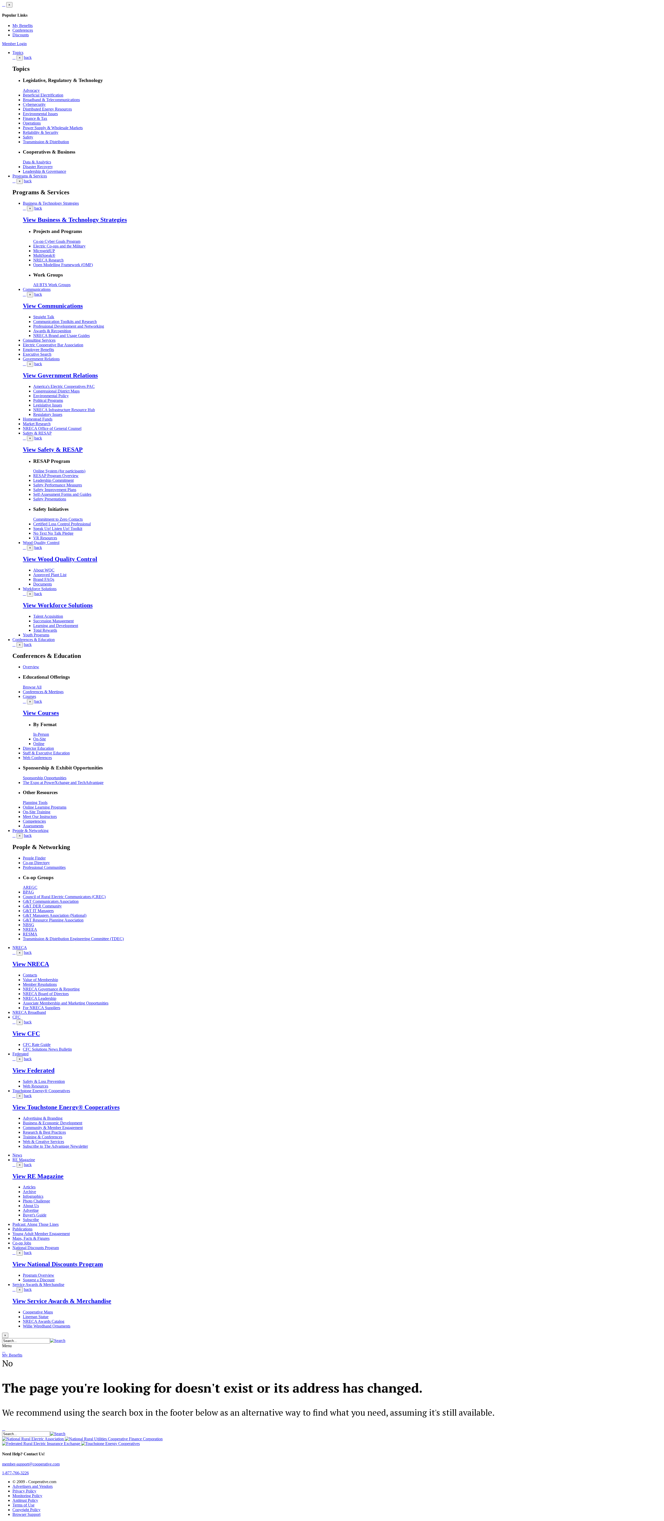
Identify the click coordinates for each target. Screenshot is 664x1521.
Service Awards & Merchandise (38, 1284)
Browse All (32, 687)
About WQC (43, 570)
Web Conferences (37, 757)
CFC (16, 1017)
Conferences (22, 30)
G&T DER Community (42, 906)
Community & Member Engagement (53, 1127)
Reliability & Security (40, 132)
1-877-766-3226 (15, 1473)
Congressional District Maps (56, 391)
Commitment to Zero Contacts (58, 519)
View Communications (53, 305)
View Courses (41, 713)
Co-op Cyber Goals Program (56, 241)
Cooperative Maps (38, 1312)
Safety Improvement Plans (54, 489)
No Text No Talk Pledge (53, 533)
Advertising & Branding (43, 1118)
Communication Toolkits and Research (65, 321)
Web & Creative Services (43, 1141)
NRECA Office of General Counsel (52, 428)
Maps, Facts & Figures (31, 1238)
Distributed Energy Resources (47, 109)
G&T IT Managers (38, 911)
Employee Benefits (38, 349)
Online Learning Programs (44, 807)
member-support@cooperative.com (31, 1464)
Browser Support (26, 1514)
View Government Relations (60, 375)
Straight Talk (43, 317)
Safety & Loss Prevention (44, 1081)
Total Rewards (45, 630)
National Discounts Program (35, 1247)
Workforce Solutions (40, 589)
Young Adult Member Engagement (41, 1233)
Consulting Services (39, 340)
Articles (29, 1187)
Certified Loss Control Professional (62, 524)
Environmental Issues (40, 114)
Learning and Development (55, 625)
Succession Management (53, 621)
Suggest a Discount (38, 1280)
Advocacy (31, 90)
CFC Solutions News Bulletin (47, 1049)
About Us (31, 1205)
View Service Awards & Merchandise (61, 1301)
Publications (22, 1229)
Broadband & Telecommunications (51, 100)
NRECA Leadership (39, 998)
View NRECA (30, 964)
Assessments (33, 826)
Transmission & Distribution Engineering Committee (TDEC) (73, 939)
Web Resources (35, 1086)
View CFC (26, 1033)
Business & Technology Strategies (51, 203)
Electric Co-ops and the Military (59, 246)
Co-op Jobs (21, 1243)
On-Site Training (36, 812)
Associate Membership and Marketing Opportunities (65, 1003)
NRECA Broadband (29, 1012)
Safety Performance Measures (57, 485)
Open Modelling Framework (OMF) (63, 265)
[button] (57, 1340)
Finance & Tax (35, 118)
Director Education (38, 748)
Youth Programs (36, 635)
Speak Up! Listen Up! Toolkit (57, 528)
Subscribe (31, 1219)
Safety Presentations (49, 499)
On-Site (39, 739)
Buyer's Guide (34, 1215)
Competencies (34, 821)
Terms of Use (23, 1505)
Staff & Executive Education (46, 753)
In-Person (41, 734)
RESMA (30, 934)
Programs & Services (29, 176)
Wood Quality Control (41, 542)
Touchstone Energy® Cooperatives (41, 1091)
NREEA (30, 929)
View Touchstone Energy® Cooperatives (66, 1107)
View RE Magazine (38, 1176)
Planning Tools (35, 802)
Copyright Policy (26, 1510)
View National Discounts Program (57, 1264)
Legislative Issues (47, 405)
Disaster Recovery (38, 166)
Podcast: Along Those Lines (35, 1224)
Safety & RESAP (37, 433)
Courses (29, 696)
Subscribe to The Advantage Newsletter (55, 1146)
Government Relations (41, 359)
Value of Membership (40, 980)
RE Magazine (23, 1160)
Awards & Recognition (52, 331)
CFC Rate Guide (37, 1044)
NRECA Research (48, 260)
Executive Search (37, 354)
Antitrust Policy (25, 1500)
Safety (28, 137)
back (28, 57)
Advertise (31, 1210)
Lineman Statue (36, 1316)
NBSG (28, 925)
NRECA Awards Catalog (43, 1321)
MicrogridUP (44, 251)
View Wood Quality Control (60, 559)
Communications (37, 289)
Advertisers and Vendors (32, 1486)
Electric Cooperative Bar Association (53, 345)
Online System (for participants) (59, 471)
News (17, 1155)
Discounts (20, 35)
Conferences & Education (33, 639)
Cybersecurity (34, 104)
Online (38, 743)
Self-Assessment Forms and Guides (62, 494)
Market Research (37, 424)
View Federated (33, 1070)
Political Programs (48, 400)
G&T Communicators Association (51, 901)
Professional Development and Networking (68, 326)
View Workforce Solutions (58, 605)
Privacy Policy (24, 1491)
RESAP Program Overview (56, 475)
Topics (17, 52)
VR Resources (45, 538)
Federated (20, 1054)
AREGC (30, 887)
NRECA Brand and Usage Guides (61, 335)
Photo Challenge (36, 1201)
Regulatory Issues (47, 414)
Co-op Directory (36, 863)
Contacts (30, 975)
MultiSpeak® (44, 255)
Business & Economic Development (52, 1123)
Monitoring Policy (27, 1496)
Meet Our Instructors (40, 816)
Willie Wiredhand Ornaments (46, 1326)
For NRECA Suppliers (41, 1008)
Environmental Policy (51, 396)
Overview (31, 667)
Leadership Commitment (53, 480)
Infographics (33, 1196)
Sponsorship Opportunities (44, 778)
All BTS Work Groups (52, 285)
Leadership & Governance (44, 171)
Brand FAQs (43, 579)
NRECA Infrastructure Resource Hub (64, 410)
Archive (29, 1191)
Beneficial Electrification (43, 95)
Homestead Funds (37, 419)
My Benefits (22, 25)
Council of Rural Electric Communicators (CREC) (64, 896)
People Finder (34, 858)
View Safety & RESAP (53, 449)
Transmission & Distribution (46, 142)
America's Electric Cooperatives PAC (64, 386)
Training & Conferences (42, 1137)
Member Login (14, 44)
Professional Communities (44, 867)
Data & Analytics (37, 162)
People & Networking (30, 830)
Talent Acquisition (48, 616)
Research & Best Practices (44, 1132)
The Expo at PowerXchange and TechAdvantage (63, 782)
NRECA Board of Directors (46, 994)
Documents (42, 584)
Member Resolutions (40, 984)
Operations (32, 123)
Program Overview (38, 1275)
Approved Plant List (49, 575)
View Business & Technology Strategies (75, 219)
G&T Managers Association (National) (54, 915)
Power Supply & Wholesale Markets (53, 128)
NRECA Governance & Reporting (51, 989)
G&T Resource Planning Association (53, 920)
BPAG (28, 892)
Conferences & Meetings (43, 692)
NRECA (19, 947)
